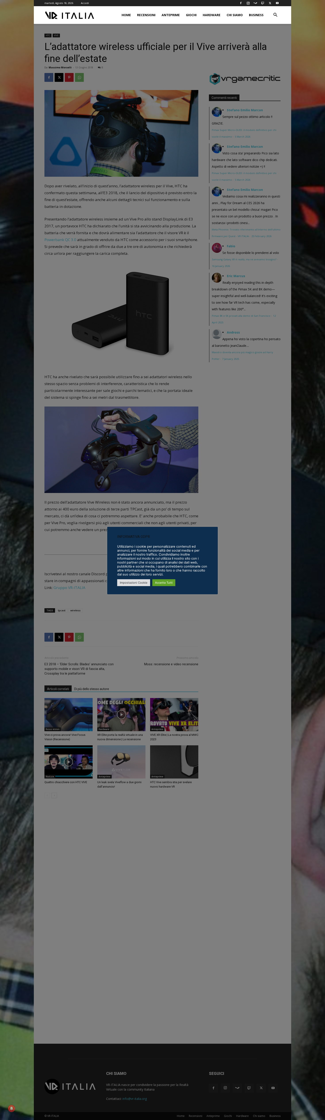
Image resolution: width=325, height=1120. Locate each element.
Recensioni (146, 15)
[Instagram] (248, 3)
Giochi (191, 15)
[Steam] (255, 3)
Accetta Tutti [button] (164, 582)
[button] (275, 15)
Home (126, 15)
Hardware (211, 15)
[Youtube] (277, 3)
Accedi (85, 3)
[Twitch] (262, 3)
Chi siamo (235, 15)
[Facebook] (240, 3)
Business (256, 15)
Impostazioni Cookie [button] (133, 582)
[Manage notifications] (11, 1108)
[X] (270, 3)
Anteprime (171, 15)
